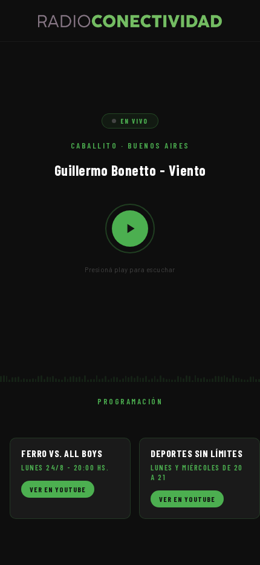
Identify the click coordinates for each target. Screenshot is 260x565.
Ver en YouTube (58, 489)
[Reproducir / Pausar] (130, 228)
